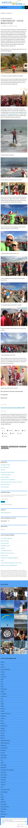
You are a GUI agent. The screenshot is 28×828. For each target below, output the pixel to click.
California (3, 671)
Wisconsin (3, 811)
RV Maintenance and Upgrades (7, 769)
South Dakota (4, 777)
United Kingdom (4, 792)
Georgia (2, 691)
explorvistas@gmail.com (6, 512)
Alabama (2, 662)
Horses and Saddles (5, 477)
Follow (3, 501)
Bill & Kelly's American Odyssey (7, 553)
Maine (2, 720)
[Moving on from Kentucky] (20, 634)
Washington (3, 801)
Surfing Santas (5, 448)
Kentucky (3, 708)
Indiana (2, 703)
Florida (2, 18)
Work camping (4, 814)
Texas (2, 787)
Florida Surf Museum (13, 113)
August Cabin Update (5, 484)
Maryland (3, 723)
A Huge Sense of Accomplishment (8, 479)
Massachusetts (4, 725)
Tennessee (3, 782)
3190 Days (3, 469)
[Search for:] (14, 529)
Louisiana (3, 718)
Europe (2, 679)
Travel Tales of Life (5, 543)
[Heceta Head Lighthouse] (20, 607)
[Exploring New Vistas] (7, 593)
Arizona (2, 664)
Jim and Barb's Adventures (6, 550)
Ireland (2, 706)
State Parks (3, 779)
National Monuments (5, 743)
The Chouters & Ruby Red (6, 538)
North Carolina (4, 755)
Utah (2, 794)
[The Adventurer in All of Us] (7, 620)
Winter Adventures (5, 806)
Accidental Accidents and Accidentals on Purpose (11, 482)
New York (3, 752)
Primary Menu (26, 7)
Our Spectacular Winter (6, 474)
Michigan (2, 728)
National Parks (4, 745)
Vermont (2, 796)
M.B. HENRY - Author (5, 545)
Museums (3, 738)
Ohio (2, 760)
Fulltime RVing (8, 18)
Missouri (2, 733)
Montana (2, 735)
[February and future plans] (7, 634)
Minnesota (3, 730)
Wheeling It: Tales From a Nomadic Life (9, 565)
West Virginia (3, 804)
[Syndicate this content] (1, 462)
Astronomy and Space (5, 669)
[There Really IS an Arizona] (7, 607)
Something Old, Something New (7, 472)
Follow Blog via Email (5, 492)
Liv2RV (2, 560)
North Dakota (3, 757)
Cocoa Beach (4, 446)
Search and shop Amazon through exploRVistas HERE (13, 407)
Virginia (2, 799)
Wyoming (3, 816)
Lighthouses (3, 716)
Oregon (2, 762)
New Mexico (3, 750)
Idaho (2, 698)
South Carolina (4, 774)
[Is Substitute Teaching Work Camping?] (20, 620)
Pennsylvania (3, 765)
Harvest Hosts (4, 696)
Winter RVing (3, 809)
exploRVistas (4, 7)
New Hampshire (4, 747)
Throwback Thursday (5, 789)
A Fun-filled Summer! (5, 467)
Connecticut (3, 676)
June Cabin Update (5, 486)
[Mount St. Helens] (20, 647)
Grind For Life (23, 446)
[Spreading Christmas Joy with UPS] (20, 593)
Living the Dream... (4, 555)
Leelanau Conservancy (5, 713)
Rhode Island (3, 767)
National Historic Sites (5, 740)
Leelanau (2, 711)
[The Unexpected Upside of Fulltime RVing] (7, 647)
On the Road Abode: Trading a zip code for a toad (11, 562)
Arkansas (3, 667)
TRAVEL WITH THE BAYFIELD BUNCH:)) (9, 557)
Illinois (2, 701)
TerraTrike (3, 784)
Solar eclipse (3, 772)
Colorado (3, 674)
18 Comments (14, 25)
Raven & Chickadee (5, 540)
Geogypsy (3, 548)
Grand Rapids (3, 694)
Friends (2, 686)
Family (2, 681)
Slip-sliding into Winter (5, 464)
